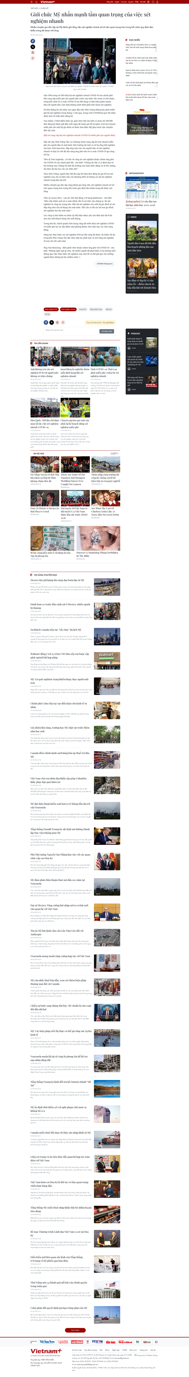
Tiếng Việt (110, 2)
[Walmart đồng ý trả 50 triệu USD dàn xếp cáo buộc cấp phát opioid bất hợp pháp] (107, 661)
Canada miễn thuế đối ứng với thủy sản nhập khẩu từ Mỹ (61, 1132)
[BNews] (129, 1342)
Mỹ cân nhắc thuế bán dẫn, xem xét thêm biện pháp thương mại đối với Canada (58, 982)
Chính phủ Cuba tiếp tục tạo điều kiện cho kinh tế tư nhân (59, 705)
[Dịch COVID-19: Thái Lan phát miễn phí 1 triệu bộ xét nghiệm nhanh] (105, 356)
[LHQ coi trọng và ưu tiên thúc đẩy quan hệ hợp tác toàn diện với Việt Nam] (107, 1163)
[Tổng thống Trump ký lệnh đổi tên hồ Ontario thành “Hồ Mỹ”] (107, 1089)
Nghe (134, 348)
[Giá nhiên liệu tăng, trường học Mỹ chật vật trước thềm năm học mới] (107, 734)
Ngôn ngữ (115, 1350)
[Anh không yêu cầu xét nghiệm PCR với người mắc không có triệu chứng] (45, 356)
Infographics (136, 173)
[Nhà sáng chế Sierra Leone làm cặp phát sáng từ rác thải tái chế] (151, 381)
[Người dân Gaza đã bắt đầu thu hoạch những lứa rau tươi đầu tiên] (142, 231)
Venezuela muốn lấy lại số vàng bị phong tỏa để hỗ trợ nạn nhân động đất (59, 1058)
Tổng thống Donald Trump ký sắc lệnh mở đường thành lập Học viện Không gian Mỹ (60, 830)
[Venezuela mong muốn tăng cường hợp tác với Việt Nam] (107, 963)
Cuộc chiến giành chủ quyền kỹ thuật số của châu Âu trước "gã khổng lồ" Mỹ (135, 361)
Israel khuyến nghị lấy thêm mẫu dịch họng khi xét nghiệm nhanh (75, 373)
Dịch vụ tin (133, 1350)
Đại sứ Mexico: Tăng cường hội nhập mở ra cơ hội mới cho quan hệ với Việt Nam (59, 907)
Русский (142, 2)
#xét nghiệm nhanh (68, 309)
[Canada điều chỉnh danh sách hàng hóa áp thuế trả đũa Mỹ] (107, 760)
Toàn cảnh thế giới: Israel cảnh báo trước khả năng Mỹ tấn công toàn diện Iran (141, 97)
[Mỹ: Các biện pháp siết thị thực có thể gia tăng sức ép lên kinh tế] (107, 1038)
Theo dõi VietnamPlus (94, 322)
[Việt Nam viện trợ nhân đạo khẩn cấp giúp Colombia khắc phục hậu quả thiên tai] (107, 785)
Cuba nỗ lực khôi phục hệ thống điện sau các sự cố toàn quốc (142, 83)
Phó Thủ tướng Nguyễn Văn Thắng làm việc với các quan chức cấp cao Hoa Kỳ (60, 856)
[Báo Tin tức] (103, 1342)
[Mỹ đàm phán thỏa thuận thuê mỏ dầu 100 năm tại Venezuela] (107, 887)
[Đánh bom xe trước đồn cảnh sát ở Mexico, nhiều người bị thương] (107, 611)
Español (131, 2)
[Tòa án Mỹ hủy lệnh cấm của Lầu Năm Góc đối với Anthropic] (107, 937)
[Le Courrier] (55, 1342)
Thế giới (34, 8)
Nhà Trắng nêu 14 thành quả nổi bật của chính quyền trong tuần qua (59, 1284)
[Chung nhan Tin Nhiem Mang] (146, 1355)
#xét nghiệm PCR (51, 309)
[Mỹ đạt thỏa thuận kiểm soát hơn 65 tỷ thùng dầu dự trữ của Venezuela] (107, 810)
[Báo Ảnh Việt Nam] (69, 1342)
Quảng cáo (144, 1350)
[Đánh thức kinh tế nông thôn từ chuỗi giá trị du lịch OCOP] (151, 342)
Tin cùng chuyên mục (45, 575)
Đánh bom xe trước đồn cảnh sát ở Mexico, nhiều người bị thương (60, 606)
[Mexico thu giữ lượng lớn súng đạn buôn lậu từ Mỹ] (107, 587)
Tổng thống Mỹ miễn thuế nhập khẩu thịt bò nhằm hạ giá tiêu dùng (61, 1209)
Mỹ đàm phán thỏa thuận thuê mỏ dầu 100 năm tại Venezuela (58, 881)
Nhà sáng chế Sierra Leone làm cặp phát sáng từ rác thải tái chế (135, 381)
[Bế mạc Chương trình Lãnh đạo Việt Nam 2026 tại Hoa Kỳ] (107, 1238)
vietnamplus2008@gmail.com (87, 1364)
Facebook (33, 41)
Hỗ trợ (107, 1350)
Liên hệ (152, 1350)
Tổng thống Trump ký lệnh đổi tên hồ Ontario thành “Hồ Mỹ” (61, 1083)
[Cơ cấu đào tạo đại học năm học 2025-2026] (142, 187)
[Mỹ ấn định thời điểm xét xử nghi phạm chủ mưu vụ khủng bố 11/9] (107, 1114)
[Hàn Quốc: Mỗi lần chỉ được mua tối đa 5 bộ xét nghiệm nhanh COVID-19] (45, 407)
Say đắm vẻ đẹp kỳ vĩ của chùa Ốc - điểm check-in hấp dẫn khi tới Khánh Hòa (141, 284)
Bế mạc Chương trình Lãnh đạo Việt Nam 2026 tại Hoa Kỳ (60, 1233)
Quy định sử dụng (90, 1350)
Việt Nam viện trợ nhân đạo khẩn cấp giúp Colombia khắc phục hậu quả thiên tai (58, 780)
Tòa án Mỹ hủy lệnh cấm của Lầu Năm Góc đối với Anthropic (57, 932)
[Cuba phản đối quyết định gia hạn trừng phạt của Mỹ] (107, 1315)
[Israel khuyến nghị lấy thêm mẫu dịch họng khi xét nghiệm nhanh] (75, 356)
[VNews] (79, 1342)
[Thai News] (155, 1342)
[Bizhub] (139, 1342)
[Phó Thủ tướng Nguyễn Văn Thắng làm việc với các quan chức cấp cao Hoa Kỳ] (107, 861)
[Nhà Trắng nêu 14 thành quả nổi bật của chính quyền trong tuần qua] (107, 1289)
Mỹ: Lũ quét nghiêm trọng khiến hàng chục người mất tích (59, 681)
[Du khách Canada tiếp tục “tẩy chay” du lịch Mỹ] (107, 636)
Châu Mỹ (44, 8)
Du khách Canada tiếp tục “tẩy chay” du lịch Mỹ (56, 629)
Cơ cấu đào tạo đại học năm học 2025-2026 (141, 203)
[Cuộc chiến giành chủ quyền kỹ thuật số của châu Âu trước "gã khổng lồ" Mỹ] (151, 360)
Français (124, 2)
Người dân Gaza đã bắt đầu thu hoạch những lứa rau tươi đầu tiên (141, 247)
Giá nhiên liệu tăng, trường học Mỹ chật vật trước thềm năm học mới (60, 729)
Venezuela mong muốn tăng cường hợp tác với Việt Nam (60, 956)
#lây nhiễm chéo (96, 309)
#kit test (108, 309)
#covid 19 (82, 309)
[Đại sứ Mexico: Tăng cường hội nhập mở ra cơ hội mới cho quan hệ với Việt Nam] (107, 912)
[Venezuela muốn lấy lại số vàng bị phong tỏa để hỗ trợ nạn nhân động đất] (107, 1063)
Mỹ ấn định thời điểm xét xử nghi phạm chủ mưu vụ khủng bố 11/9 (58, 1109)
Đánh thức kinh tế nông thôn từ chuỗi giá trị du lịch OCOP (135, 341)
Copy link (33, 58)
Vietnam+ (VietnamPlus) (48, 2)
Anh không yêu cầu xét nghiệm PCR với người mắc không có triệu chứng (45, 373)
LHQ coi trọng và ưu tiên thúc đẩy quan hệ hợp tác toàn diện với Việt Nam (60, 1158)
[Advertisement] (79, 284)
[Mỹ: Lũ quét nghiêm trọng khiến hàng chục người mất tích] (107, 686)
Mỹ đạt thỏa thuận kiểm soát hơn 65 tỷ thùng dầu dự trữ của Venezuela (60, 805)
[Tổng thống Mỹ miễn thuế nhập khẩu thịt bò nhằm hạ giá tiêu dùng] (107, 1214)
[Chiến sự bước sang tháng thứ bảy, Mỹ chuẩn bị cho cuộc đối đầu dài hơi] (107, 1012)
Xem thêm (75, 1330)
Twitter (33, 47)
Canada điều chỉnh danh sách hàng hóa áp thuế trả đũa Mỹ (60, 754)
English (117, 2)
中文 (136, 2)
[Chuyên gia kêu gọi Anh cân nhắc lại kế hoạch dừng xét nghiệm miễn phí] (75, 407)
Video (133, 217)
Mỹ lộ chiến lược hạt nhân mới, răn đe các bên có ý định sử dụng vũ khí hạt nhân (141, 60)
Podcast (135, 333)
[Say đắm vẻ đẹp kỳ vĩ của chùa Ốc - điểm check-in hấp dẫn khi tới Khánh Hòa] (142, 268)
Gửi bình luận (107, 331)
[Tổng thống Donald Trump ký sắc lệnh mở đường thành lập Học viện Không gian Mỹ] (107, 836)
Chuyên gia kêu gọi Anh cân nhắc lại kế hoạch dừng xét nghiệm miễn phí (75, 424)
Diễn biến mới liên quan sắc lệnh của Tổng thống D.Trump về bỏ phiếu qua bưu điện (57, 1258)
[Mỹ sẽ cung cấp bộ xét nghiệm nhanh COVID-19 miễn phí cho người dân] (79, 135)
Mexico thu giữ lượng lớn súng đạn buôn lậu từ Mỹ (57, 580)
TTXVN (124, 1350)
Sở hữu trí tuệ (76, 1350)
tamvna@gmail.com (122, 1358)
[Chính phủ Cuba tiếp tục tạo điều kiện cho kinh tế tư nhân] (107, 710)
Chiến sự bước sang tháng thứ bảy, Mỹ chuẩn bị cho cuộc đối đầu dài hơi (61, 1007)
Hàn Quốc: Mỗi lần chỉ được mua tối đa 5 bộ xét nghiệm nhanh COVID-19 (45, 424)
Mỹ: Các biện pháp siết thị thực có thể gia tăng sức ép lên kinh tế (61, 1032)
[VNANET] (89, 1342)
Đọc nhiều (134, 40)
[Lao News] (148, 1342)
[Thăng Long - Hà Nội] (148, 2)
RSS (101, 1350)
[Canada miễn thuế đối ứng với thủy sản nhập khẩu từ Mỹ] (107, 1139)
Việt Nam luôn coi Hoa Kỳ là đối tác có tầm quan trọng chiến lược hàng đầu (59, 1183)
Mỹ (48, 314)
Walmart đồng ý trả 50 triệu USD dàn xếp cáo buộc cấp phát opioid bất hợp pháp (60, 655)
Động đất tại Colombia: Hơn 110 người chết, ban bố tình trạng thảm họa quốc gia (141, 47)
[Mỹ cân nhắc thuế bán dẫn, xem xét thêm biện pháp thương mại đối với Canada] (107, 987)
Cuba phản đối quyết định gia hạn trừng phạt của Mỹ (59, 1307)
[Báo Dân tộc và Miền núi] (117, 1342)
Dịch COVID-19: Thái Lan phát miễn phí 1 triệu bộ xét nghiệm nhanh (105, 373)
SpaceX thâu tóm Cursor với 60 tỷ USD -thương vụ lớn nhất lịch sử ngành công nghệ (142, 72)
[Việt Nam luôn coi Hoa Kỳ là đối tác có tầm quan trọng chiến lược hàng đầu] (107, 1189)
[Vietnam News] (39, 1342)
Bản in (33, 52)
